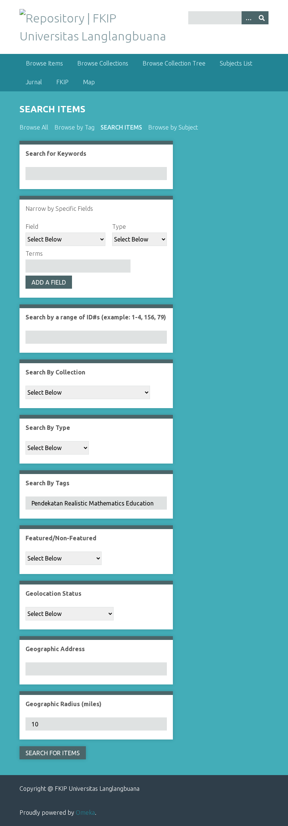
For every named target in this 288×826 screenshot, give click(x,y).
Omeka (85, 812)
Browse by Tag (74, 127)
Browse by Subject (173, 127)
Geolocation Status (53, 593)
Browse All (34, 127)
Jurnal (34, 82)
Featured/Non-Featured (61, 538)
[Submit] (261, 17)
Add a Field (49, 282)
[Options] (248, 17)
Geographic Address (55, 649)
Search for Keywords (56, 153)
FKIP (62, 82)
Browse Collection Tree (174, 63)
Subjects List (236, 63)
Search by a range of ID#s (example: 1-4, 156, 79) (96, 317)
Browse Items (44, 63)
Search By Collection (55, 372)
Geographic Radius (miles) (64, 704)
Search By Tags (47, 483)
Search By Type (48, 427)
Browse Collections (102, 63)
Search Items (121, 127)
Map (89, 82)
